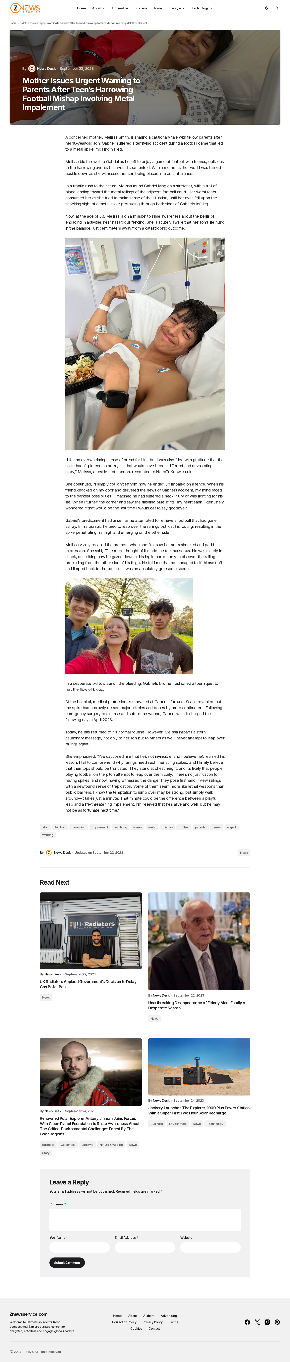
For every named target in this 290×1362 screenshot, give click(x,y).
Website (186, 1238)
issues (137, 827)
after (45, 827)
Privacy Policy (152, 1322)
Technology (215, 1124)
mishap (167, 827)
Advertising (169, 1316)
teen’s (217, 827)
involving (120, 827)
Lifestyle (87, 1145)
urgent (231, 827)
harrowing (79, 827)
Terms (173, 1322)
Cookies (136, 1328)
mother (184, 827)
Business (48, 1145)
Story (46, 1153)
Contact (154, 1328)
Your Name (58, 1238)
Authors (148, 1316)
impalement (100, 827)
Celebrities (68, 1145)
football (60, 827)
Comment (57, 1204)
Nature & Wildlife (111, 1145)
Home (13, 23)
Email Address (126, 1238)
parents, (200, 827)
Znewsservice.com (28, 1314)
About (132, 1316)
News (244, 853)
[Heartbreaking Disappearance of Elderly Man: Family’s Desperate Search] (199, 941)
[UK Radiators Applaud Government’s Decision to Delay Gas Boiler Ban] (91, 930)
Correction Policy (124, 1322)
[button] (267, 8)
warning (47, 835)
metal (152, 827)
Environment (178, 1124)
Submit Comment (67, 1263)
